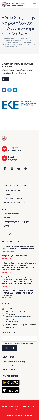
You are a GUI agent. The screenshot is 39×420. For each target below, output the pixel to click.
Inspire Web (28, 415)
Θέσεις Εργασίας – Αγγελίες (13, 199)
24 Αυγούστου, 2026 (8, 251)
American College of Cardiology (14, 366)
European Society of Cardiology (14, 362)
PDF (6, 79)
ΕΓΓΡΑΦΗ (8, 348)
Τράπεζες (6, 226)
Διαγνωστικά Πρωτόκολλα (12, 190)
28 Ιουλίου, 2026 (6, 258)
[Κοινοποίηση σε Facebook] (4, 90)
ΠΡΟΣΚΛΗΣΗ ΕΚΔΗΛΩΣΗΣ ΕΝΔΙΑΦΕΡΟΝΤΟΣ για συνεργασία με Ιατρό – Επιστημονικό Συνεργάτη (18, 247)
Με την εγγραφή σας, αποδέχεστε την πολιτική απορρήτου (19, 343)
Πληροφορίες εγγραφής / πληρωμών (16, 222)
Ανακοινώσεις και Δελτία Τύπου (14, 203)
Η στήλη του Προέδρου (11, 213)
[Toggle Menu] (34, 4)
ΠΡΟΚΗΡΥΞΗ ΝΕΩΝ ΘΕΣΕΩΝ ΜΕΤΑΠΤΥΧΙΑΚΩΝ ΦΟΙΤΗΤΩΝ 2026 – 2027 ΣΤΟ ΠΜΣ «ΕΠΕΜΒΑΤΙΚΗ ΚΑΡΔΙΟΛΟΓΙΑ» (18, 293)
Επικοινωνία (7, 230)
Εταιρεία (6, 217)
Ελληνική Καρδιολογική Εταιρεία (25, 406)
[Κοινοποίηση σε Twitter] (9, 90)
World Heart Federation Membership (16, 370)
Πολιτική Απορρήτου (10, 234)
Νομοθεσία (7, 194)
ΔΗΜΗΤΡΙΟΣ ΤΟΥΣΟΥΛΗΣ (12, 64)
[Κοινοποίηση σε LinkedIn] (15, 90)
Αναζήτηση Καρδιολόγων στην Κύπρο (15, 256)
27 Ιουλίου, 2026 (6, 298)
